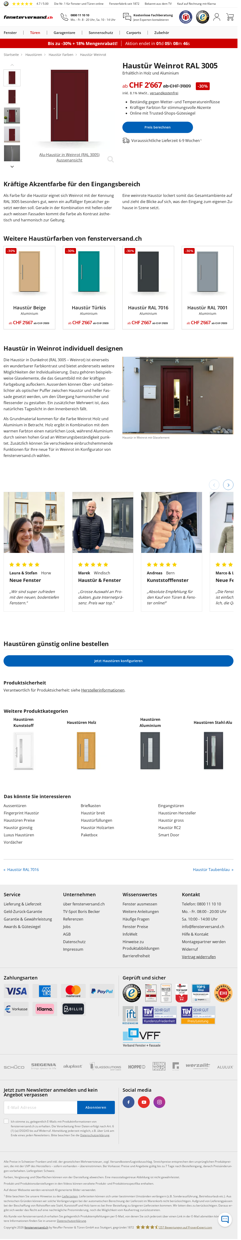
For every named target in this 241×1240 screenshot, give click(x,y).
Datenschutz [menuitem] (74, 941)
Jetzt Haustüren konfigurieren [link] (118, 661)
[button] (12, 64)
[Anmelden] (217, 17)
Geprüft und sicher (144, 977)
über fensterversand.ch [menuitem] (84, 904)
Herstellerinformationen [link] (103, 690)
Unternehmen (79, 894)
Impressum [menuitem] (73, 949)
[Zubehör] (172, 32)
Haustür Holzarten (97, 827)
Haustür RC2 (169, 827)
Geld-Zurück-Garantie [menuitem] (23, 911)
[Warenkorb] (230, 17)
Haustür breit (93, 813)
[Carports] (144, 32)
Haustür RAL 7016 (22, 869)
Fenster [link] (10, 33)
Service (12, 894)
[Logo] (28, 17)
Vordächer (13, 842)
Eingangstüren (171, 805)
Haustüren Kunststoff (23, 722)
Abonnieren (95, 1107)
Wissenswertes (140, 894)
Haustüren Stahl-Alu (213, 722)
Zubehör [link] (161, 33)
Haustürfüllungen (96, 820)
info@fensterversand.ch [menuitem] (203, 926)
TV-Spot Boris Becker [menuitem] (81, 911)
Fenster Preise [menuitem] (135, 926)
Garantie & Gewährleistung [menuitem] (28, 919)
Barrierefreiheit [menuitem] (136, 955)
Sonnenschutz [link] (101, 33)
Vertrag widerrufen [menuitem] (199, 956)
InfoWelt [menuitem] (130, 934)
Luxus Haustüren (19, 835)
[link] (26, 3)
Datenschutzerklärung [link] (71, 1221)
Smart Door (168, 835)
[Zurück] (214, 485)
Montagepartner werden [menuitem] (204, 941)
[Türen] (43, 32)
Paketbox (89, 835)
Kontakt (191, 894)
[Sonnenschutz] (116, 32)
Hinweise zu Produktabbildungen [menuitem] (141, 945)
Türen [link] (35, 33)
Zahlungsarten (21, 977)
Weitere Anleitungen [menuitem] (141, 911)
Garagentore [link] (64, 33)
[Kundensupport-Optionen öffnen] (225, 1220)
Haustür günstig (18, 827)
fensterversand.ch (36, 1227)
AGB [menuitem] (67, 934)
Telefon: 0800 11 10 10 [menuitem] (201, 904)
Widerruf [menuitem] (190, 949)
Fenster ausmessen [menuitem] (140, 904)
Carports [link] (133, 33)
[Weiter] (228, 485)
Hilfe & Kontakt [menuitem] (195, 934)
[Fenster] (19, 32)
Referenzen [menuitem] (73, 919)
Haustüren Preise (19, 820)
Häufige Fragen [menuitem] (136, 919)
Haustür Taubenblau (212, 869)
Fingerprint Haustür (21, 813)
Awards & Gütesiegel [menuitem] (22, 926)
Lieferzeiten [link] (70, 1196)
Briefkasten (91, 805)
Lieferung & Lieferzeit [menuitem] (22, 904)
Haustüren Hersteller (177, 813)
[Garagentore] (78, 32)
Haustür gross (171, 820)
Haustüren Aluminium (150, 722)
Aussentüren (15, 805)
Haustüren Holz (81, 722)
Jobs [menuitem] (67, 926)
